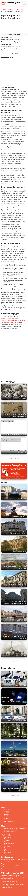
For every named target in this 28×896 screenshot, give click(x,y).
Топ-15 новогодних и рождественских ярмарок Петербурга (17, 770)
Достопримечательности (15, 10)
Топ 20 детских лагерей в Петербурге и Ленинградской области (16, 736)
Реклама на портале (7, 871)
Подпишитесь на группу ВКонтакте (11, 866)
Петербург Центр (12, 3)
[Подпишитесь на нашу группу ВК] (21, 3)
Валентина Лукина (8, 330)
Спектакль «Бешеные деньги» (16, 434)
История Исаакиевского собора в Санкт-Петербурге (14, 654)
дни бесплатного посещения (11, 830)
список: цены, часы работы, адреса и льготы (15, 828)
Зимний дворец (8, 841)
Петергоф (6, 847)
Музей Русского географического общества (14, 637)
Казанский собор (19, 320)
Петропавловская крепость (11, 838)
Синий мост (22, 499)
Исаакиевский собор (7, 318)
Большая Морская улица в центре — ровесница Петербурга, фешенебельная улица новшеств (13, 601)
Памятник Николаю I (7, 320)
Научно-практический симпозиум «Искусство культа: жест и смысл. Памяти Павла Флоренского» (14, 414)
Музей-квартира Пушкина (9, 322)
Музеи (11, 37)
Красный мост (21, 621)
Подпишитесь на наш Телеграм (10, 864)
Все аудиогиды (7, 837)
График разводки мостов (10, 823)
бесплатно (6, 815)
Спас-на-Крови (7, 846)
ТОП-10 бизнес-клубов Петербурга (14, 755)
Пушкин (6, 850)
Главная (3, 10)
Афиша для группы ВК (18, 685)
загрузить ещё (15, 458)
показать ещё (15, 661)
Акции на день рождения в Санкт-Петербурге (14, 789)
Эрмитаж (6, 840)
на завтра (6, 812)
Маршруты (7, 818)
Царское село (7, 849)
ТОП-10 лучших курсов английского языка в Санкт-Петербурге (14, 719)
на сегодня (6, 811)
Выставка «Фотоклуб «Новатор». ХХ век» (15, 397)
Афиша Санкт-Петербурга (10, 809)
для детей (6, 814)
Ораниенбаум (7, 852)
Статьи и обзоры (8, 820)
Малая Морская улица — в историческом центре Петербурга (14, 585)
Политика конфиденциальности (9, 881)
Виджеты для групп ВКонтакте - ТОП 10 (13, 702)
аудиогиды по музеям (9, 831)
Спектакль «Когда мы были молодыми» (17, 451)
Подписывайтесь (5, 884)
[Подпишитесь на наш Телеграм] (20, 3)
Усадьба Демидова (19, 551)
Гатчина (6, 854)
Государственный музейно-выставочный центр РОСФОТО (15, 532)
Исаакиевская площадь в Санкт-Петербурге (15, 567)
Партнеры (4, 869)
